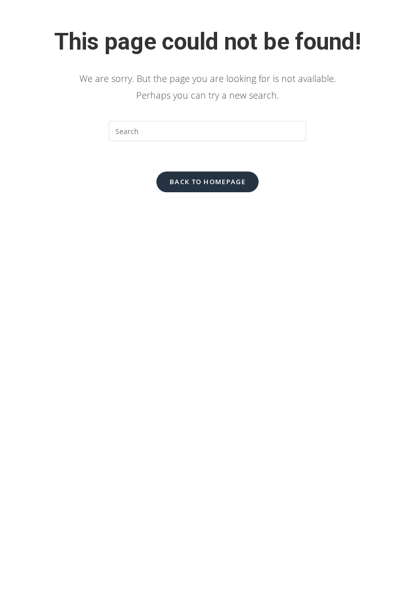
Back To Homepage (207, 181)
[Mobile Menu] (389, 27)
